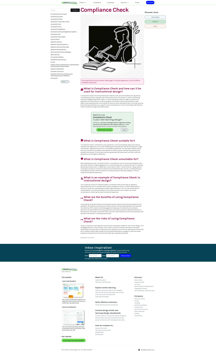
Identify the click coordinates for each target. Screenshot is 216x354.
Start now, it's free (105, 130)
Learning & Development (103, 282)
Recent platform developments (143, 286)
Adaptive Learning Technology (60, 47)
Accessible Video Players (58, 37)
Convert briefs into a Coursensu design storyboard (110, 315)
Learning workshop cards (103, 330)
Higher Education (100, 280)
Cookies (136, 313)
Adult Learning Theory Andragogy (61, 52)
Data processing (139, 311)
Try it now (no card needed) (73, 340)
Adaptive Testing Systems (58, 49)
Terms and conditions (141, 309)
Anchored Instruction (57, 71)
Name (87, 255)
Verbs (155, 26)
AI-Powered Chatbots (57, 57)
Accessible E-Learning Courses (60, 21)
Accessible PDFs (56, 34)
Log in (124, 130)
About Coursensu (139, 298)
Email (104, 255)
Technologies (155, 17)
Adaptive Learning (56, 42)
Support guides (139, 282)
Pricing (137, 2)
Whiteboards (99, 334)
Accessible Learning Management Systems (64, 31)
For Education (97, 2)
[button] (82, 2)
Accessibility (138, 315)
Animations (54, 78)
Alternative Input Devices (58, 59)
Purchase (137, 303)
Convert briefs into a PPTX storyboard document (110, 320)
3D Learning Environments (59, 14)
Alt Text (53, 62)
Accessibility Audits (57, 16)
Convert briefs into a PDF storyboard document (109, 318)
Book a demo (138, 280)
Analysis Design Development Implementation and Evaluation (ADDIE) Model (65, 65)
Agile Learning (55, 54)
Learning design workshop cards (144, 290)
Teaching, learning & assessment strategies (108, 290)
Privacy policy (138, 307)
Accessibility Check (56, 19)
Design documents (101, 328)
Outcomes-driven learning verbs (105, 294)
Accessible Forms (56, 26)
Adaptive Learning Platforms (59, 44)
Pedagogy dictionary (140, 288)
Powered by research (140, 305)
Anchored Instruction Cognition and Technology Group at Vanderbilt (62, 74)
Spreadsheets (99, 332)
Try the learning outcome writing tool (106, 305)
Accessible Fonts (56, 24)
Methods (155, 21)
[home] (70, 2)
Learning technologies (102, 296)
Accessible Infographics (58, 29)
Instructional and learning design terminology (109, 292)
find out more (102, 258)
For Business (110, 2)
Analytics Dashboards (57, 69)
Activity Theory (55, 39)
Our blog (137, 284)
